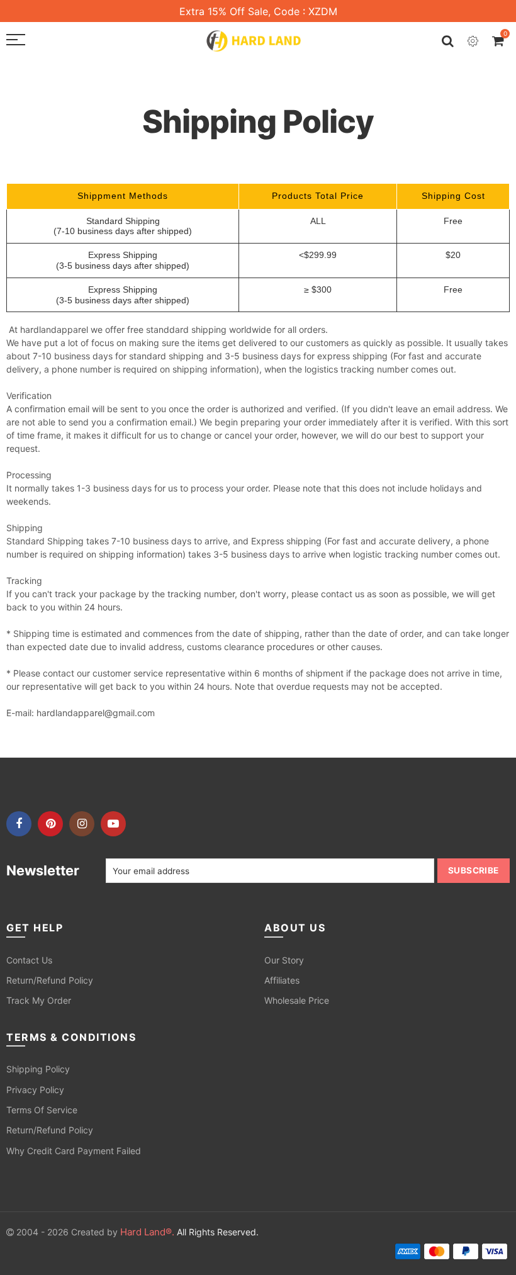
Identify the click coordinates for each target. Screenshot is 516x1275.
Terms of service (41, 1109)
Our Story (284, 960)
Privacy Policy (35, 1089)
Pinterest (50, 823)
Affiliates (282, 980)
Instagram (81, 823)
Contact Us (29, 960)
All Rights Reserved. (189, 1232)
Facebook (18, 823)
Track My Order (38, 1000)
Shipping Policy (38, 1069)
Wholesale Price (296, 1000)
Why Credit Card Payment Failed (73, 1150)
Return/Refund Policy (49, 980)
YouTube (113, 823)
